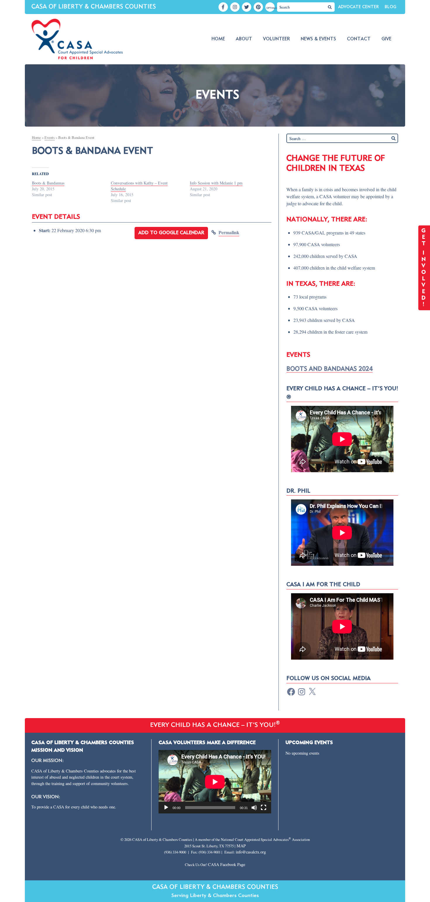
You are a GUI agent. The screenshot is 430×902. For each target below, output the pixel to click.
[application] (215, 781)
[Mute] (254, 807)
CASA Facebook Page (226, 864)
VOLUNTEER (276, 39)
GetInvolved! (424, 268)
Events (49, 137)
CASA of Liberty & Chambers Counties (93, 7)
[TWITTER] (246, 7)
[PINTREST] (258, 7)
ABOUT (244, 39)
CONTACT (359, 39)
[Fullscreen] (263, 807)
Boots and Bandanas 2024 (329, 369)
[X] (312, 691)
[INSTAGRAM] (235, 7)
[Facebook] (291, 691)
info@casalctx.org (251, 852)
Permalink (229, 232)
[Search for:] (342, 138)
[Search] (330, 7)
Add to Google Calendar (171, 233)
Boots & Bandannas (48, 183)
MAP (241, 845)
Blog (390, 7)
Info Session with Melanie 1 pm (216, 183)
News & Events (318, 39)
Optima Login (270, 8)
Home (218, 39)
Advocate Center (358, 7)
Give (386, 39)
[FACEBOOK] (223, 7)
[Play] (166, 807)
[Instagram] (301, 691)
